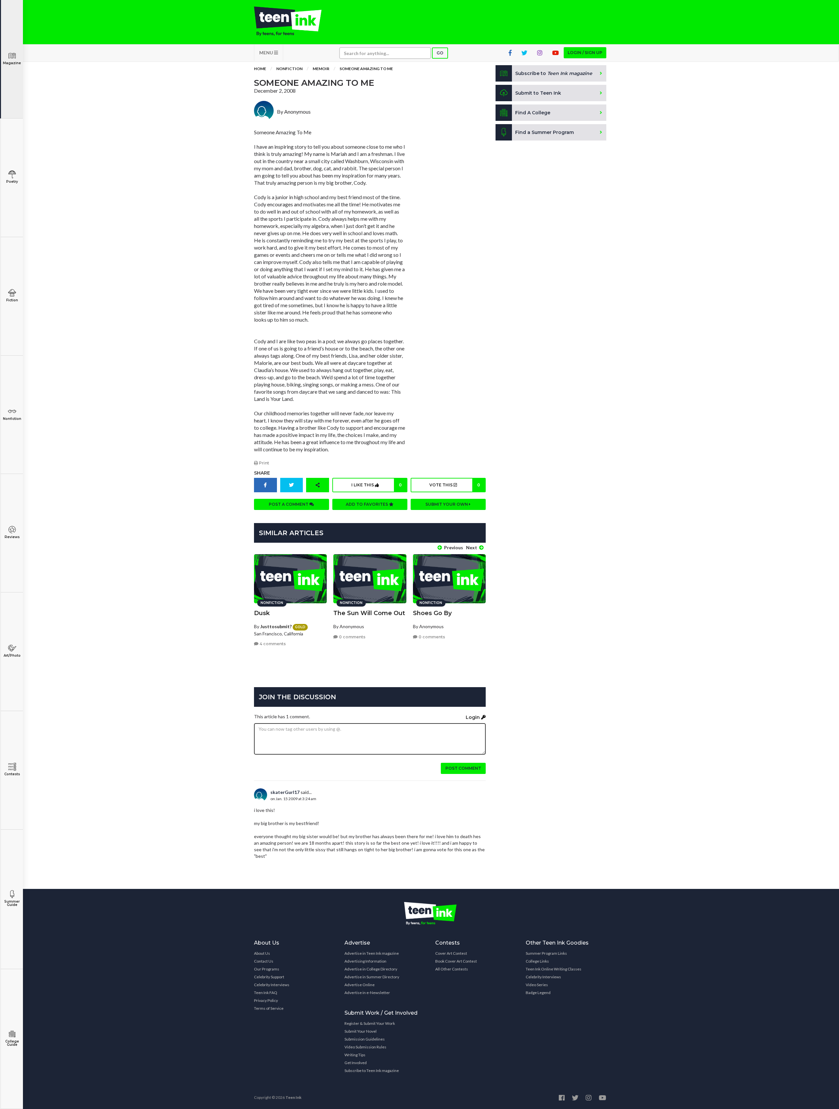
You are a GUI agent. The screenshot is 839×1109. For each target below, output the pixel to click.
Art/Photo (12, 655)
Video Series (537, 984)
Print (263, 463)
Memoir (321, 68)
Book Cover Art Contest (456, 961)
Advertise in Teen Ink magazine (371, 953)
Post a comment (289, 504)
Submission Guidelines (364, 1039)
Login (473, 717)
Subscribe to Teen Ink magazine (371, 1070)
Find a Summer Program (544, 132)
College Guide (12, 1043)
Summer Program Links (546, 953)
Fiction (12, 300)
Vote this (454, 484)
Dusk (262, 613)
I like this (376, 484)
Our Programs (266, 969)
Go (440, 52)
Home (260, 68)
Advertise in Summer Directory (371, 976)
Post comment (463, 768)
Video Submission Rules (365, 1046)
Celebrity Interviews (271, 984)
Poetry (12, 181)
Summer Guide (12, 903)
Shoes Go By (432, 613)
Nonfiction (12, 419)
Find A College (532, 113)
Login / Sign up (585, 52)
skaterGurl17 (285, 792)
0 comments (351, 636)
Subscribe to (553, 73)
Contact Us (263, 961)
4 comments (272, 643)
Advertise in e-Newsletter (367, 992)
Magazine (12, 63)
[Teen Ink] (294, 21)
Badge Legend (538, 992)
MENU (266, 52)
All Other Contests (451, 969)
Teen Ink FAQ (265, 992)
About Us (262, 953)
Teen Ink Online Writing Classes (553, 969)
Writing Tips (354, 1054)
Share (262, 473)
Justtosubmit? (276, 626)
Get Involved (355, 1062)
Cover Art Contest (451, 953)
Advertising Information (365, 961)
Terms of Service (268, 1008)
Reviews (12, 537)
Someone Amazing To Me (366, 68)
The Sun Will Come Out (369, 613)
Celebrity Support (269, 976)
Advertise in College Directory (370, 969)
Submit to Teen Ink (538, 93)
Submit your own (447, 504)
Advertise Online (359, 984)
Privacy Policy (266, 1000)
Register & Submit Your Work (369, 1023)
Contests (12, 774)
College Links (537, 961)
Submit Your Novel (360, 1031)
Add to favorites (367, 504)
